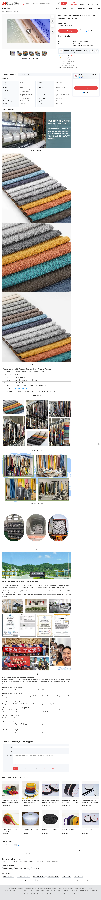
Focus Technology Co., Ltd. (40, 893)
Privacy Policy (74, 893)
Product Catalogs (23, 845)
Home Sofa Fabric (66, 876)
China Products (19, 888)
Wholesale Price (52, 888)
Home (3, 11)
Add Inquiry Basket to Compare (29, 58)
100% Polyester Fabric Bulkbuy (80, 880)
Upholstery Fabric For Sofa (43, 880)
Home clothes (78, 848)
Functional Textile (14, 11)
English (13, 890)
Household (77, 851)
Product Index (78, 888)
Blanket (3, 848)
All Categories (7, 8)
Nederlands (53, 890)
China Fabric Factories (8, 876)
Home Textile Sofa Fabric (9, 880)
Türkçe (81, 890)
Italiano (42, 890)
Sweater (4, 851)
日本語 (67, 890)
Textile (7, 11)
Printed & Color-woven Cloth (22, 868)
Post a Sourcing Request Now (47, 768)
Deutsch (47, 890)
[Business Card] (97, 81)
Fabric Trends (66, 880)
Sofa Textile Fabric (78, 876)
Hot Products (12, 888)
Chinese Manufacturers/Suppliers (32, 888)
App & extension (81, 8)
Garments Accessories (31, 848)
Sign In (60, 67)
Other (27, 853)
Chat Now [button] (90, 31)
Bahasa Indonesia (94, 890)
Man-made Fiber (36, 868)
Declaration (66, 893)
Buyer (64, 8)
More (3, 883)
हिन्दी (72, 890)
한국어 (63, 890)
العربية (59, 890)
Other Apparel (53, 851)
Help (72, 8)
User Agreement (59, 893)
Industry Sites (61, 888)
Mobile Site (84, 888)
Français (30, 890)
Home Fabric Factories (53, 876)
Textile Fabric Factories (38, 876)
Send (15, 768)
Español (18, 890)
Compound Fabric (7, 868)
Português (24, 890)
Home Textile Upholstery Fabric (25, 880)
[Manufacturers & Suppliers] (10, 3)
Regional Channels (69, 888)
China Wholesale (44, 888)
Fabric (3, 853)
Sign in (97, 4)
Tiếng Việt (86, 890)
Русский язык (36, 890)
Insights (90, 888)
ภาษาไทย (76, 890)
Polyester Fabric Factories (23, 876)
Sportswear (53, 848)
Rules (98, 8)
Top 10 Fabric (56, 880)
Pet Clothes (29, 851)
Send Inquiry (68, 31)
